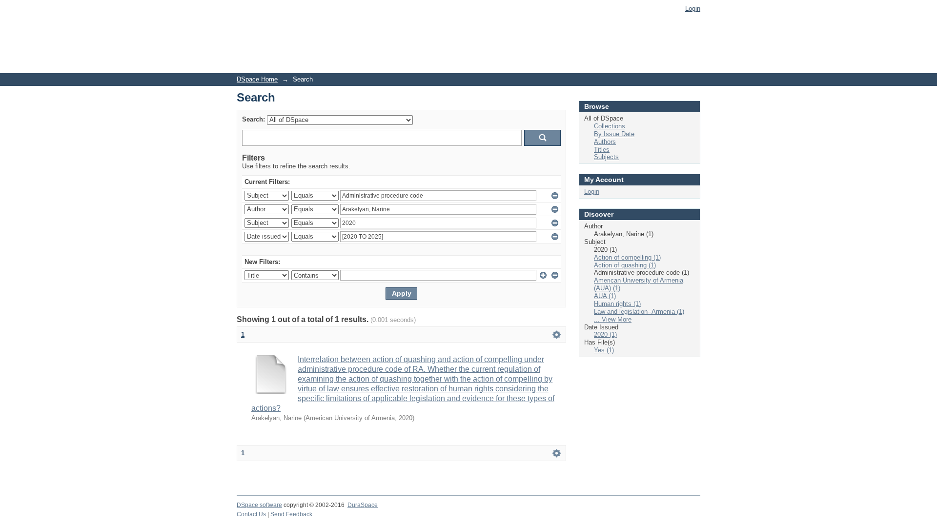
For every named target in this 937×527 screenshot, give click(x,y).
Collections (609, 126)
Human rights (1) (617, 303)
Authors (605, 141)
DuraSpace (362, 505)
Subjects (606, 157)
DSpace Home (257, 79)
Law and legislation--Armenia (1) (639, 311)
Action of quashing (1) (625, 265)
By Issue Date (614, 134)
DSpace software (259, 505)
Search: (253, 119)
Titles (602, 149)
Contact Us (251, 514)
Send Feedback (291, 514)
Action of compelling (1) (627, 257)
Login (692, 8)
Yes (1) (604, 350)
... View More (612, 319)
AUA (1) (605, 296)
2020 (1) (605, 334)
